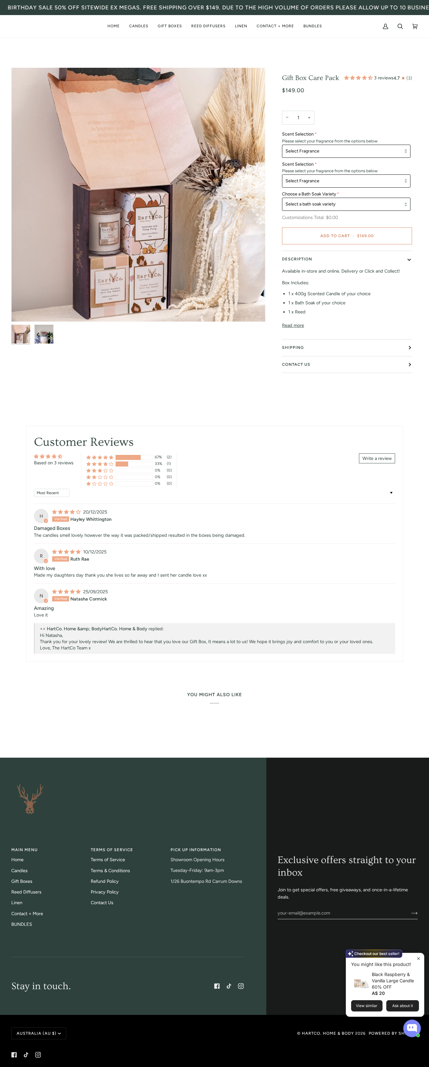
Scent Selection (298, 134)
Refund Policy (105, 881)
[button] (138, 26)
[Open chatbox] (412, 1028)
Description (297, 259)
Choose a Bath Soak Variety (309, 194)
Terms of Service (108, 859)
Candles (19, 870)
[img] (67, 512)
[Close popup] (418, 958)
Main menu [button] (24, 849)
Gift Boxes (21, 881)
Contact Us (296, 364)
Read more (293, 325)
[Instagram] (241, 986)
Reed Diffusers (26, 892)
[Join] (409, 913)
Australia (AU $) (37, 1033)
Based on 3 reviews (53, 463)
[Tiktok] (229, 986)
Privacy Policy (105, 892)
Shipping (293, 347)
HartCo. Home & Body (328, 1033)
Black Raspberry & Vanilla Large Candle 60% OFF (393, 981)
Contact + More (27, 913)
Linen (16, 902)
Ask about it (402, 1005)
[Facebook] (217, 986)
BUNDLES (21, 924)
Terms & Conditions (110, 870)
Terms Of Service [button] (112, 849)
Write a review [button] (377, 458)
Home (17, 859)
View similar (366, 1005)
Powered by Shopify (393, 1033)
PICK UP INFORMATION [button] (196, 849)
